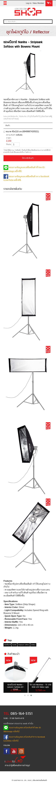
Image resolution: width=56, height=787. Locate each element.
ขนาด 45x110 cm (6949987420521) (22, 131)
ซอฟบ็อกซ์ (7, 645)
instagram (21, 751)
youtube (14, 751)
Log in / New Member (35, 3)
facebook (7, 751)
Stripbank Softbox (23, 645)
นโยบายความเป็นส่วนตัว (40, 780)
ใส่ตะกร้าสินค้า (28, 158)
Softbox (33, 645)
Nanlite (14, 645)
